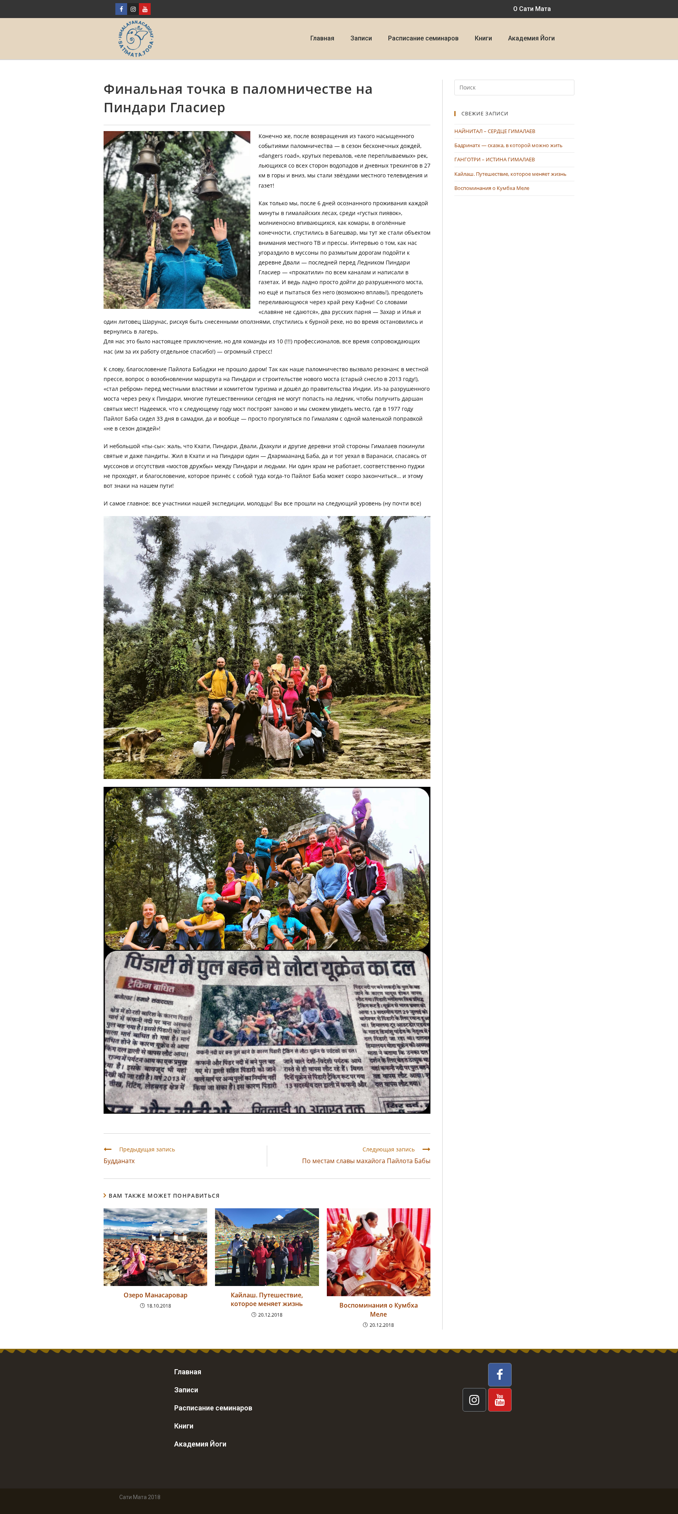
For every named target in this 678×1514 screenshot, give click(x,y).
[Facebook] (121, 9)
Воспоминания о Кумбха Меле (378, 1309)
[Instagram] (133, 9)
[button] (532, 9)
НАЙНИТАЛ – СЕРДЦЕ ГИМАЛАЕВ (494, 131)
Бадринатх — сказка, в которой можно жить (508, 145)
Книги (483, 38)
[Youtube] (145, 9)
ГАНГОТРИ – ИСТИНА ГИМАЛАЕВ (494, 159)
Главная (322, 38)
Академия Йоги (531, 38)
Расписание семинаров (423, 38)
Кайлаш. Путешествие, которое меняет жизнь (267, 1299)
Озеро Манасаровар (156, 1295)
